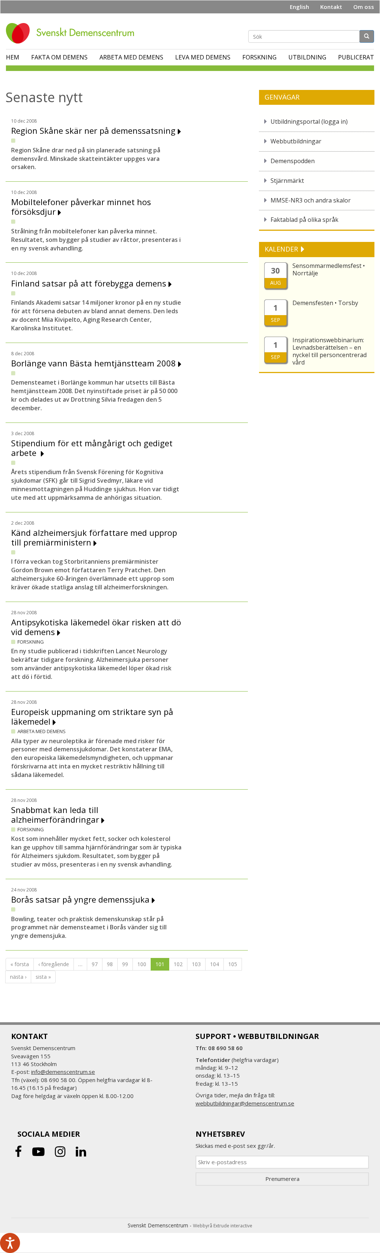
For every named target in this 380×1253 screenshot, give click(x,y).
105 (232, 964)
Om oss (363, 6)
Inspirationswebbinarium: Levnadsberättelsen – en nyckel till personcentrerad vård (329, 351)
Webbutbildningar (296, 141)
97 (95, 964)
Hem (12, 57)
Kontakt (331, 6)
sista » (43, 976)
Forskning (259, 57)
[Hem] (73, 33)
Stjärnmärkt (287, 181)
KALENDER (282, 249)
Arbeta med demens (131, 57)
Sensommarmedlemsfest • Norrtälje (328, 269)
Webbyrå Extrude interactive (222, 1226)
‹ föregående (53, 964)
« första (19, 964)
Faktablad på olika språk (304, 220)
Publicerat (356, 57)
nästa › (18, 976)
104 (214, 964)
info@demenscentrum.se (63, 1071)
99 (125, 964)
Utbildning (307, 57)
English (299, 6)
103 (196, 964)
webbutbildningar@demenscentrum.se (245, 1103)
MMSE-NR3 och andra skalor (311, 200)
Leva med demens (202, 57)
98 (110, 964)
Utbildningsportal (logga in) (309, 121)
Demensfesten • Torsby (325, 303)
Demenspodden (293, 161)
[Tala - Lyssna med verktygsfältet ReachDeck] (10, 1243)
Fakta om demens (59, 57)
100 (141, 964)
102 (178, 964)
